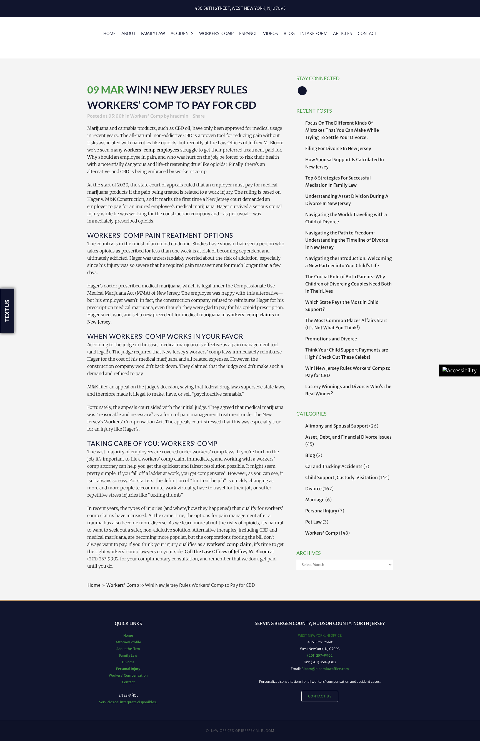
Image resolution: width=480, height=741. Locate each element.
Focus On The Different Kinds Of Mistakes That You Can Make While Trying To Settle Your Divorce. (342, 130)
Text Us (7, 311)
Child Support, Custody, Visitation (341, 477)
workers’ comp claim (229, 544)
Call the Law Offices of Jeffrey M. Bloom (227, 551)
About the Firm (128, 649)
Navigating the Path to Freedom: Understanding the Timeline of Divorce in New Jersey (346, 240)
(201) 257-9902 (319, 655)
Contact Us (320, 696)
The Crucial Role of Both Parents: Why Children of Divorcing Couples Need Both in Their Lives (348, 284)
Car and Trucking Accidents (333, 466)
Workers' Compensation (128, 675)
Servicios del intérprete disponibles (127, 702)
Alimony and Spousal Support (336, 426)
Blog (310, 455)
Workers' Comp (321, 533)
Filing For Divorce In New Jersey (338, 148)
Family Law (128, 655)
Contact (128, 682)
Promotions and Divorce (331, 339)
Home (94, 585)
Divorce (313, 488)
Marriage (314, 499)
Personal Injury (321, 511)
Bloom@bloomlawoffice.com (325, 669)
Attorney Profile (128, 642)
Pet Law (313, 522)
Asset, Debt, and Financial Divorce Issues (348, 437)
